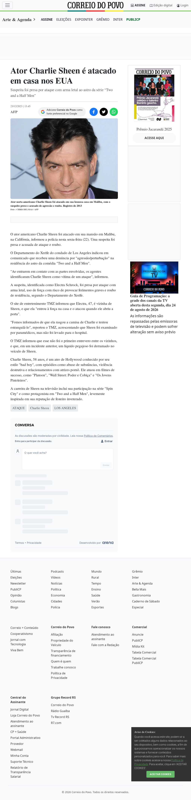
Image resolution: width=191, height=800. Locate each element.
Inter (135, 577)
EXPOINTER (84, 19)
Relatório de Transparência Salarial (20, 772)
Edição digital (163, 5)
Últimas (15, 571)
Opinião (16, 595)
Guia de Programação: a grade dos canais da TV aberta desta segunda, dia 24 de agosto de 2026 (153, 302)
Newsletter (18, 583)
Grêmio (137, 571)
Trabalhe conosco (63, 667)
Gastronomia (141, 595)
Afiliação (57, 634)
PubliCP (15, 589)
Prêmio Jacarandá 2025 (154, 129)
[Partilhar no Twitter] (104, 112)
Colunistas (17, 601)
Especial (137, 607)
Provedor (17, 744)
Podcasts (57, 571)
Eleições (16, 577)
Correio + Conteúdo (24, 628)
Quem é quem (61, 661)
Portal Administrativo (25, 738)
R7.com (56, 723)
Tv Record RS (60, 717)
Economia (58, 595)
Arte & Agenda (17, 19)
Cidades (56, 601)
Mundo (96, 571)
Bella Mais (139, 589)
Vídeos (55, 577)
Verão (95, 601)
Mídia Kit (138, 646)
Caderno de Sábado (146, 601)
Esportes (97, 607)
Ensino (96, 589)
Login (184, 5)
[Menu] (7, 5)
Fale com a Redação (105, 645)
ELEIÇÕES (63, 19)
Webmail (16, 750)
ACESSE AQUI (154, 138)
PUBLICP (133, 19)
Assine (140, 5)
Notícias (56, 583)
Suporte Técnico (21, 762)
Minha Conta (19, 756)
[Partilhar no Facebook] (94, 112)
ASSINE (47, 19)
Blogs (14, 607)
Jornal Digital (19, 709)
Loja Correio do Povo (25, 715)
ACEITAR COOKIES (160, 774)
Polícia (55, 607)
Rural (95, 577)
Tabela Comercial (144, 652)
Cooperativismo (21, 634)
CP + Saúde (18, 732)
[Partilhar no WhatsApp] (114, 112)
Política (56, 589)
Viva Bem (16, 650)
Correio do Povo (62, 705)
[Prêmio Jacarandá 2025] (154, 94)
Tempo (96, 583)
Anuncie (137, 634)
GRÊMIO (102, 19)
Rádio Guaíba (60, 711)
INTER (118, 19)
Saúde (95, 595)
